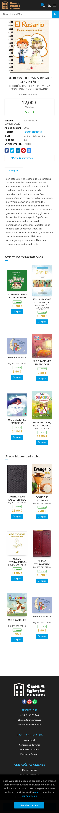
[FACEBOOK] (24, 701)
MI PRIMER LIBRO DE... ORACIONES (17, 296)
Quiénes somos (29, 770)
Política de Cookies (29, 754)
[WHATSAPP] (34, 701)
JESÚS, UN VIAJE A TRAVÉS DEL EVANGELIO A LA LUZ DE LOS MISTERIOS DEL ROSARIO (42, 301)
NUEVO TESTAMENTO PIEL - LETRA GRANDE (42, 563)
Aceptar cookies (29, 805)
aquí (36, 792)
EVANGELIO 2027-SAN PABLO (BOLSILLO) (42, 499)
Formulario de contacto (29, 724)
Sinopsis (13, 170)
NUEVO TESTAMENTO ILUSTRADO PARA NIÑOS (17, 560)
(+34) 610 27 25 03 (29, 715)
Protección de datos (29, 749)
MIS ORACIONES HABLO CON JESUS (42, 363)
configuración (29, 796)
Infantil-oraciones (33, 131)
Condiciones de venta (29, 744)
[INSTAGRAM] (29, 701)
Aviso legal (29, 740)
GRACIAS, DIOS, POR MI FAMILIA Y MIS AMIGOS (42, 424)
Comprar (17, 311)
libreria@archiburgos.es (29, 720)
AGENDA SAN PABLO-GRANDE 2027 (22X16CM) (17, 498)
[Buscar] (55, 14)
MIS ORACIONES (17, 620)
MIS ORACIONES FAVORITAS (17, 421)
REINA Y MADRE (17, 357)
